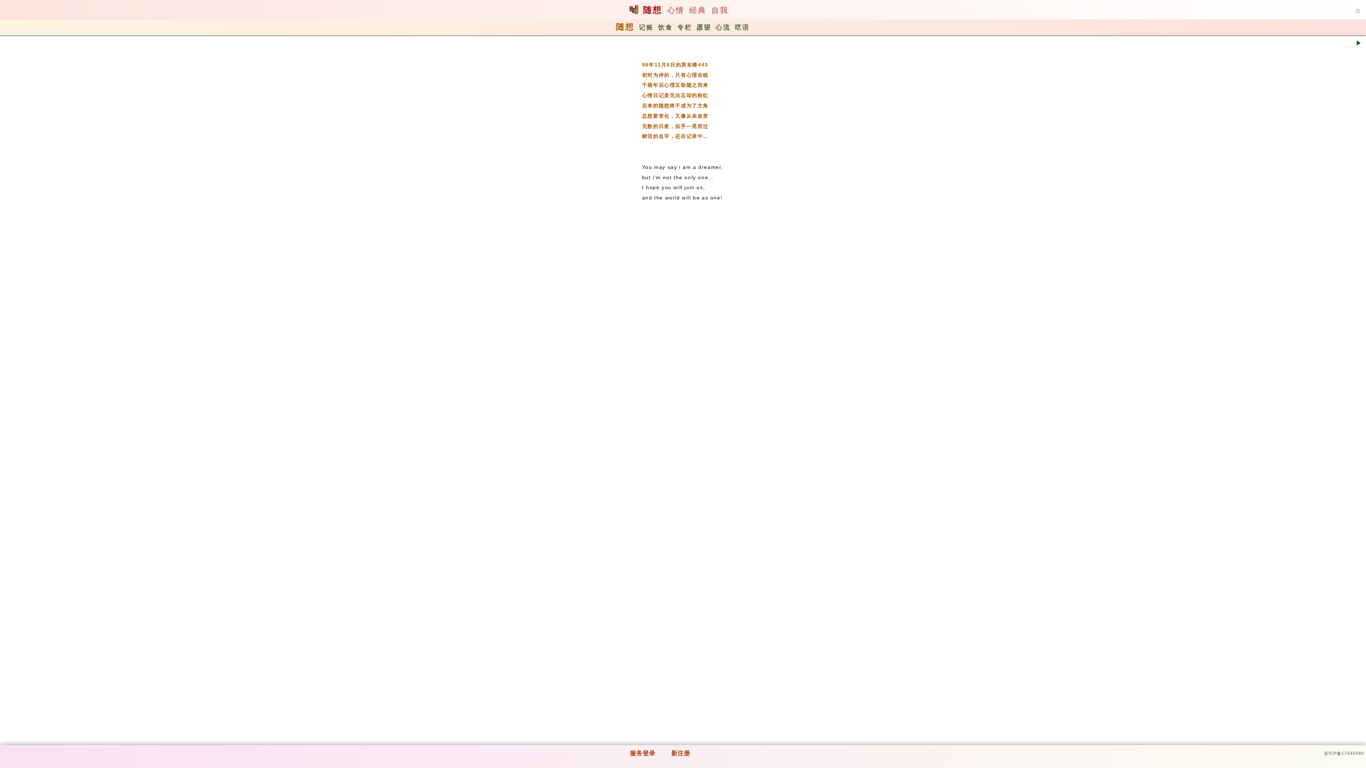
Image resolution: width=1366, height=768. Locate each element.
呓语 (742, 27)
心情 (675, 10)
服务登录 (643, 753)
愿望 (704, 27)
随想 (652, 9)
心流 (723, 27)
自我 (720, 10)
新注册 (680, 753)
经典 (697, 10)
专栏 (684, 27)
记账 (646, 27)
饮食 (665, 27)
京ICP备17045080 (1344, 753)
